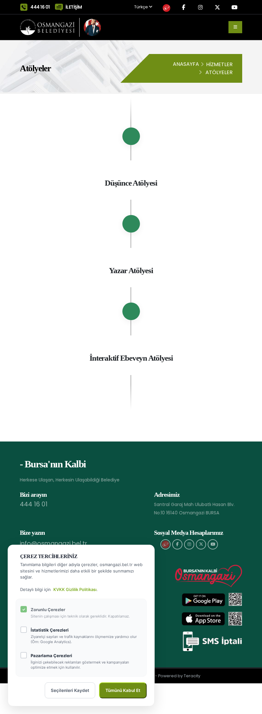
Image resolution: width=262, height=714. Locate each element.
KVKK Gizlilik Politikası (74, 589)
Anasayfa (186, 64)
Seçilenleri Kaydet (70, 690)
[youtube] (212, 544)
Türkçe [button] (141, 7)
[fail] (165, 544)
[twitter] (200, 544)
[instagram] (189, 544)
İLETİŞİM (74, 7)
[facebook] (177, 544)
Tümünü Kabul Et (122, 690)
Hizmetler (219, 64)
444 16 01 (40, 7)
